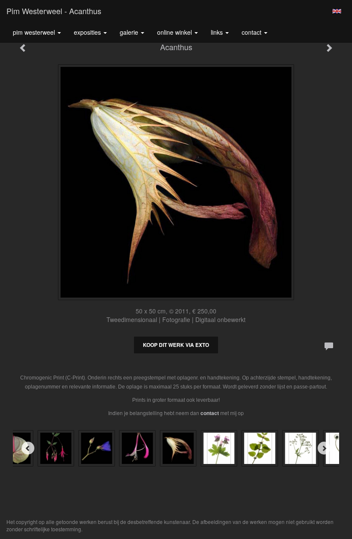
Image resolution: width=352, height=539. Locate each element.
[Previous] (27, 448)
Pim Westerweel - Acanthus (53, 10)
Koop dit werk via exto (176, 345)
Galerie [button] (130, 32)
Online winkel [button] (175, 32)
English (337, 11)
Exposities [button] (88, 32)
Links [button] (218, 32)
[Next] (324, 448)
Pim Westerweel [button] (35, 32)
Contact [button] (252, 32)
